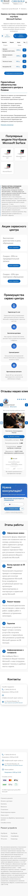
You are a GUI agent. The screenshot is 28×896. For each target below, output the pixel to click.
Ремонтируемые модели (8, 812)
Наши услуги (5, 815)
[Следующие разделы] (27, 42)
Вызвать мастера (14, 436)
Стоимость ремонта (7, 798)
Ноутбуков (4, 833)
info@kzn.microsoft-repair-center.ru (12, 698)
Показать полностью (7, 125)
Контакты (4, 804)
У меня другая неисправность (14, 73)
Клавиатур (14, 839)
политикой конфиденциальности (17, 512)
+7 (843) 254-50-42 (17, 1)
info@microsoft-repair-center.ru (14, 760)
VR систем (4, 839)
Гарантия (4, 42)
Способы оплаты (6, 822)
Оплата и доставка (6, 801)
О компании (4, 809)
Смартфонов (15, 836)
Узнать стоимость (21, 35)
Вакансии (4, 806)
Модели (12, 42)
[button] (1, 404)
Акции (18, 42)
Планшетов (4, 836)
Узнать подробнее (14, 247)
